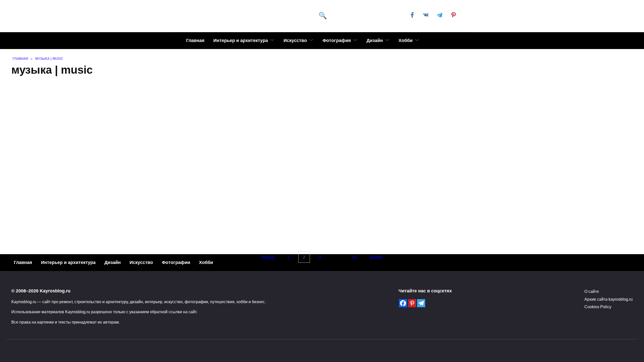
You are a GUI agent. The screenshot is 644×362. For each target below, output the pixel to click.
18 (353, 256)
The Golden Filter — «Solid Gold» (480, 241)
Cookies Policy (597, 306)
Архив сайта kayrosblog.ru (608, 299)
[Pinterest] (412, 303)
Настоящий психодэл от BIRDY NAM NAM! (85, 240)
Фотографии (176, 262)
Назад (267, 256)
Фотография (337, 40)
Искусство (295, 40)
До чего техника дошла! (243, 240)
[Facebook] (403, 303)
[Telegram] (421, 303)
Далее (376, 256)
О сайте (591, 291)
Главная (195, 40)
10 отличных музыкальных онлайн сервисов (542, 177)
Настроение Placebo (401, 145)
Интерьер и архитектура (240, 40)
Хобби (405, 40)
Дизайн (375, 40)
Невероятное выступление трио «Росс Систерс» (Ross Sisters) (165, 146)
